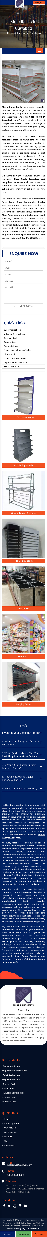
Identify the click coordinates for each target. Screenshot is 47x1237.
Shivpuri (35, 884)
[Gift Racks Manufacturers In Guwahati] (23, 633)
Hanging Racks (23, 704)
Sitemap (8, 1136)
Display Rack (9, 354)
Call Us (8, 1234)
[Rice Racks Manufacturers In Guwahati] (23, 586)
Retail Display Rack (11, 1075)
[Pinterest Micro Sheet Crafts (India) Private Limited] (14, 1206)
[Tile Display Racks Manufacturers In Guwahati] (23, 538)
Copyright (7, 1220)
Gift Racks (23, 656)
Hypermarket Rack (11, 1079)
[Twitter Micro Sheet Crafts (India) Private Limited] (9, 1206)
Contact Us (9, 1145)
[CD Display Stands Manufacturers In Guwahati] (23, 442)
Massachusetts (22, 884)
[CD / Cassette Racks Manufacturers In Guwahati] (23, 394)
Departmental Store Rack (15, 362)
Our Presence (10, 1132)
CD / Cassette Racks (23, 417)
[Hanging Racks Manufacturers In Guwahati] (23, 681)
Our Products (10, 1128)
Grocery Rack (10, 342)
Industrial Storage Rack (14, 334)
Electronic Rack (11, 346)
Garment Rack (10, 338)
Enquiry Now (39, 3)
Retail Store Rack (11, 366)
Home (11, 33)
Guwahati (21, 33)
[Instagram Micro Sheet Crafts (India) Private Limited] (20, 1206)
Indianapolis (11, 962)
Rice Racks (23, 608)
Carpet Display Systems (23, 513)
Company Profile (11, 1123)
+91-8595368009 (15, 1175)
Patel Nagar (30, 959)
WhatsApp (24, 1234)
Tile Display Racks (23, 560)
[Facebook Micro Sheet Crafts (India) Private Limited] (4, 1206)
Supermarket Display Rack (16, 358)
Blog (6, 1141)
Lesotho (16, 837)
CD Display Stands (23, 465)
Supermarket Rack (12, 330)
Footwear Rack (9, 1097)
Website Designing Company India (23, 1228)
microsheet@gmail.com (19, 1164)
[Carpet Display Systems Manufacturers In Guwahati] (23, 490)
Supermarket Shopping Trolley (17, 350)
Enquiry (40, 1234)
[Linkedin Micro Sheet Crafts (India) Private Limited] (25, 1206)
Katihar (7, 837)
